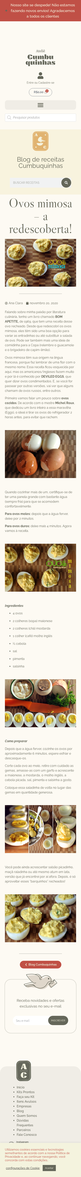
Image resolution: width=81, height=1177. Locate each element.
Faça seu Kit (25, 1097)
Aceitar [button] (49, 1168)
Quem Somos (27, 1116)
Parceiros (24, 1130)
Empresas (24, 1106)
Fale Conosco (27, 1135)
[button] (40, 105)
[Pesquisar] (66, 183)
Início (21, 1087)
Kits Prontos (26, 1092)
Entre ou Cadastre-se (40, 82)
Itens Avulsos (26, 1101)
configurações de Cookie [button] (23, 1168)
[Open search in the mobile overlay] (40, 118)
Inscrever (58, 1020)
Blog (20, 1111)
